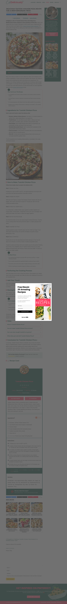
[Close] (50, 285)
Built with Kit (25, 317)
